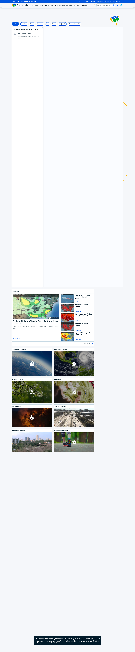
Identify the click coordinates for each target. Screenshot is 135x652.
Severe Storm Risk (74, 24)
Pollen (54, 24)
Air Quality (76, 5)
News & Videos (60, 5)
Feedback (93, 1)
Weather (24, 24)
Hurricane (85, 5)
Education (86, 1)
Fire (47, 24)
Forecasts (35, 5)
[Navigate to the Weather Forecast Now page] (21, 5)
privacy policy (58, 641)
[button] (99, 638)
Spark (32, 24)
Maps (41, 5)
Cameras (69, 5)
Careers (100, 1)
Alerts (47, 5)
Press (79, 1)
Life (52, 5)
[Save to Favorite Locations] (94, 5)
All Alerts (15, 24)
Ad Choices (57, 642)
